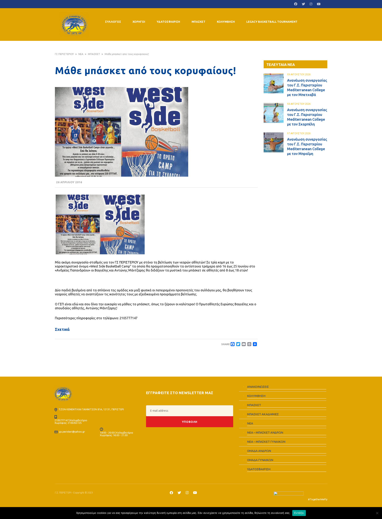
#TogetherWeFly (317, 499)
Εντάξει (299, 512)
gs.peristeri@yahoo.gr (72, 431)
